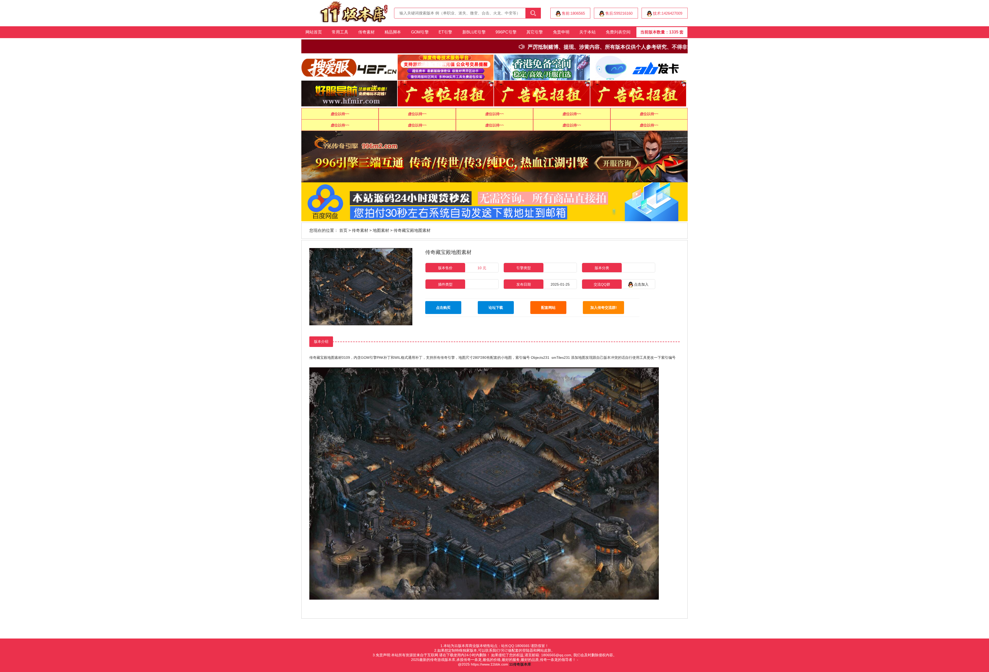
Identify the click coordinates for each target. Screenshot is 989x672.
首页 (343, 230)
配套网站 (548, 307)
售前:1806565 (573, 13)
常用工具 (340, 32)
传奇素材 (366, 32)
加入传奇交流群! (603, 307)
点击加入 (641, 284)
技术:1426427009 (667, 13)
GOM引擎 (420, 32)
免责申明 (561, 32)
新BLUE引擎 (474, 32)
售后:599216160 (618, 13)
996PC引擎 (506, 32)
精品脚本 (393, 32)
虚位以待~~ (340, 114)
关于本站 (587, 32)
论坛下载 (496, 307)
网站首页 (313, 32)
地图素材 (381, 230)
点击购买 (443, 307)
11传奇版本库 (520, 664)
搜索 (533, 13)
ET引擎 (445, 32)
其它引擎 (534, 32)
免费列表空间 (618, 32)
